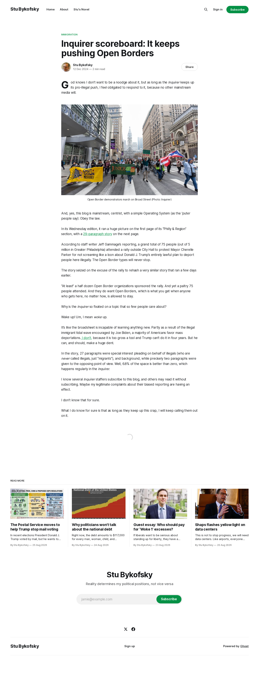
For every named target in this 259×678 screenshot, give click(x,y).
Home (50, 9)
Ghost (244, 646)
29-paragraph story (97, 234)
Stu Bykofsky (24, 9)
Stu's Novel (81, 9)
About (64, 9)
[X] (126, 629)
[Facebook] (133, 629)
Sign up (129, 646)
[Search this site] (206, 9)
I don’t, (86, 338)
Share (189, 67)
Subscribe (237, 9)
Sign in (218, 9)
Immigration (69, 34)
